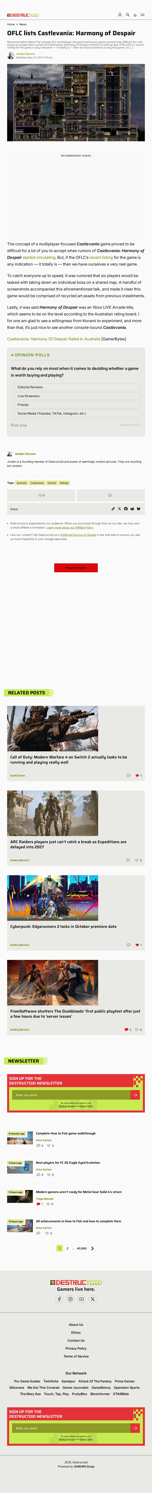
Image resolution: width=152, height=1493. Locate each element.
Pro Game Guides (27, 1381)
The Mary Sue (30, 1394)
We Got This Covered (43, 1388)
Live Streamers (29, 396)
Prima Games (125, 1381)
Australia (22, 482)
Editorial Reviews (30, 387)
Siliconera (16, 1388)
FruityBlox (79, 1394)
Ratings (64, 482)
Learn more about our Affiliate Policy (70, 527)
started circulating (39, 257)
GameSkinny (101, 1388)
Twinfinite (51, 1381)
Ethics (76, 1332)
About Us (76, 1325)
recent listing (101, 257)
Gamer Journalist (75, 1388)
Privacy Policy (86, 1106)
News (23, 24)
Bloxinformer (100, 1394)
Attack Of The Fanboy (95, 1381)
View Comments (76, 568)
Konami (52, 482)
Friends (23, 405)
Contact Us (76, 1340)
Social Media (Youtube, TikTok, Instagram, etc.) (52, 413)
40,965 (82, 1248)
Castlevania (37, 482)
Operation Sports (127, 1388)
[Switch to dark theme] (135, 15)
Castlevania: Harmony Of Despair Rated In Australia (53, 339)
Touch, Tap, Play (56, 1394)
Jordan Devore (25, 53)
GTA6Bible (121, 1394)
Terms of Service (67, 1106)
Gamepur (68, 1381)
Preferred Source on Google (78, 534)
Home (11, 24)
